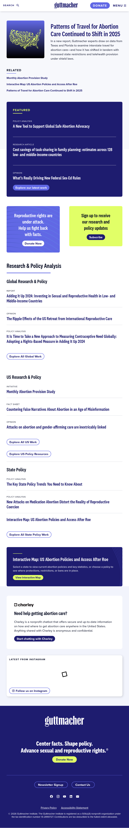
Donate (100, 5)
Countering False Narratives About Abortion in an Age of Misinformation (58, 409)
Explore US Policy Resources (28, 454)
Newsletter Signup (51, 785)
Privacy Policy (49, 808)
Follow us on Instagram (31, 691)
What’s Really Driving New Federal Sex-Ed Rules (47, 178)
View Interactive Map (28, 577)
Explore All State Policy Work (29, 534)
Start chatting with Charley (35, 638)
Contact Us (83, 785)
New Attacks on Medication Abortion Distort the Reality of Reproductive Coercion (58, 504)
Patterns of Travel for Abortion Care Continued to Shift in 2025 (85, 30)
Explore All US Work (23, 442)
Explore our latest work (31, 187)
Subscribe (96, 237)
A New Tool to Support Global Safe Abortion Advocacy (51, 126)
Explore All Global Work (25, 356)
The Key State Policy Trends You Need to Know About (44, 484)
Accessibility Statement (74, 808)
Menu (118, 5)
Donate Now (33, 243)
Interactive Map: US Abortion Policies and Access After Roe (42, 84)
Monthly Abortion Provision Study (27, 78)
